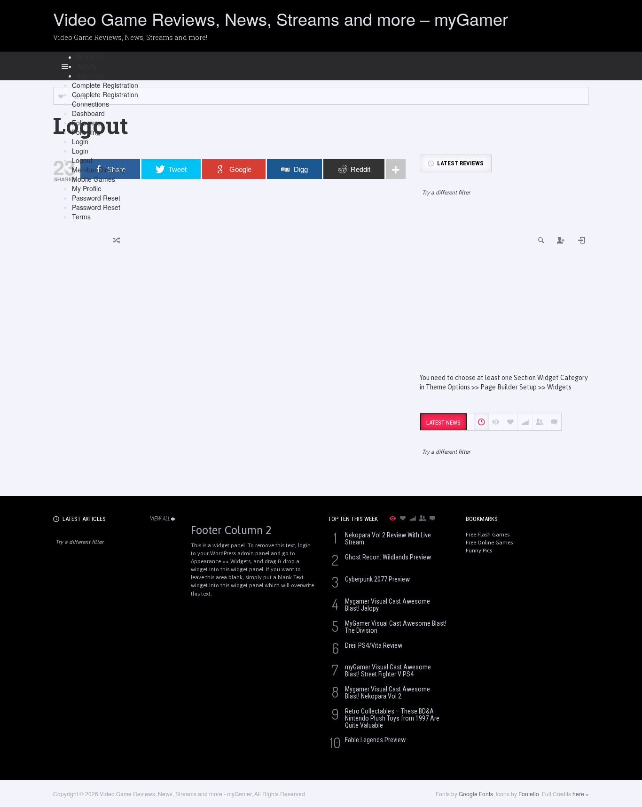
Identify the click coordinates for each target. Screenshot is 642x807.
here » (580, 794)
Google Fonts (476, 794)
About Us (90, 57)
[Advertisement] (504, 293)
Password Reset (96, 197)
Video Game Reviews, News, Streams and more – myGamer (280, 19)
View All (160, 518)
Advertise (90, 75)
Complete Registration (105, 85)
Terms (81, 216)
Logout (82, 160)
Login (80, 141)
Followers (86, 122)
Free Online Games (489, 542)
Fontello (528, 794)
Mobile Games (93, 179)
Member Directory (98, 169)
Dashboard (88, 113)
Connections (90, 104)
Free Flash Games (487, 534)
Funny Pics (479, 550)
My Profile (87, 188)
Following (86, 132)
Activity (87, 66)
